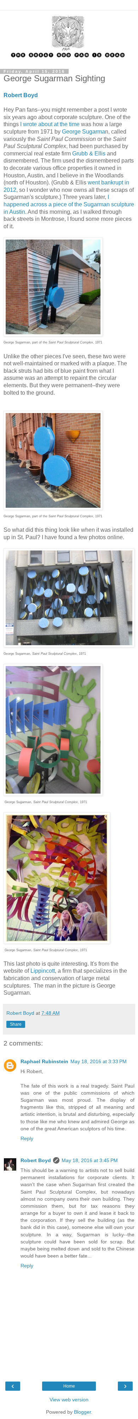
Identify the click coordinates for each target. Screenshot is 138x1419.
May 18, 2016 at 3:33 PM (98, 1061)
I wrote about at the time (49, 124)
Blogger (82, 1412)
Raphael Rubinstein (44, 1061)
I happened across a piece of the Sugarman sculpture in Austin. (69, 204)
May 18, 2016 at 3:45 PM (90, 1160)
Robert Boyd (36, 1160)
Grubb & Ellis (88, 154)
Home (69, 1386)
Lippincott (42, 971)
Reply (27, 1138)
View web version (69, 1399)
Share (16, 1024)
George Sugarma (83, 132)
